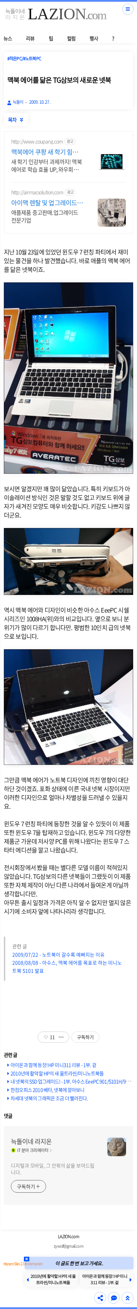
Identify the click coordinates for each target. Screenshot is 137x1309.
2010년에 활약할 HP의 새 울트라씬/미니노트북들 (57, 1073)
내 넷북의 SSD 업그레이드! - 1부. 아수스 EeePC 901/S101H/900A (72, 1081)
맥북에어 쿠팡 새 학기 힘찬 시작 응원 (44, 152)
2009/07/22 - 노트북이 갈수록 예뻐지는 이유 (58, 954)
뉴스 (8, 38)
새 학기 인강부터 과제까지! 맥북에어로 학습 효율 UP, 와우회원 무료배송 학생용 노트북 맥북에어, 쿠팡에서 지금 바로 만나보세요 (46, 165)
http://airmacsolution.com (37, 192)
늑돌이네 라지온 (31, 1141)
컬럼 (71, 38)
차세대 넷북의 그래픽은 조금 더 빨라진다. (49, 1098)
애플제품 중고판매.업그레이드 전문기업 (44, 216)
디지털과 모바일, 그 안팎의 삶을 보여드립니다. (52, 1169)
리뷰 (30, 38)
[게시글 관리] (61, 1037)
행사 (94, 38)
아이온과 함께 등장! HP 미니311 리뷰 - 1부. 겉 (53, 1064)
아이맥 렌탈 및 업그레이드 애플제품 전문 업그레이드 (44, 203)
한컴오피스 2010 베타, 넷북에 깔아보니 (47, 1089)
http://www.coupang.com (37, 141)
